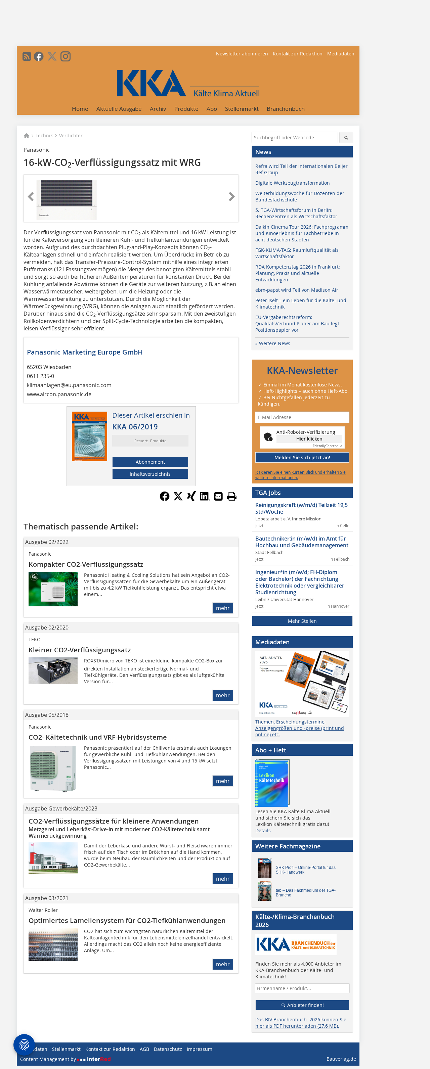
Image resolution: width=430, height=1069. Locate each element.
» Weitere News (272, 343)
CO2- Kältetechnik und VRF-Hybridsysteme (98, 737)
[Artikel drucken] (232, 496)
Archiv (158, 108)
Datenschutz (168, 1049)
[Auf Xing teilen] (191, 499)
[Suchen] (346, 137)
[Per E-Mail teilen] (218, 496)
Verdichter (71, 135)
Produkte (186, 108)
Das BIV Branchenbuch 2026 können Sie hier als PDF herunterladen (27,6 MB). (300, 1022)
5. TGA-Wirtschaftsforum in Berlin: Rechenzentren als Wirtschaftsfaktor (296, 213)
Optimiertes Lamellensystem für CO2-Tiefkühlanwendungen (127, 920)
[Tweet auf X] (178, 499)
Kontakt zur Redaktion (297, 53)
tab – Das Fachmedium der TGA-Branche (306, 892)
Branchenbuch (286, 108)
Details (263, 830)
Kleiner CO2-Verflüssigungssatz (80, 649)
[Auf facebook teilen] (164, 499)
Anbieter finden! (305, 1005)
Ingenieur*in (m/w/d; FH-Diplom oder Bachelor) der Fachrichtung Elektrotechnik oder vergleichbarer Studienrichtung (299, 582)
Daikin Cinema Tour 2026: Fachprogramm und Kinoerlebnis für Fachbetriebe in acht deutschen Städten (301, 233)
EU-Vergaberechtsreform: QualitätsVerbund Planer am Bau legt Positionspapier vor (297, 323)
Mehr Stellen (302, 621)
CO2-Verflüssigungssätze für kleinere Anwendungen (114, 821)
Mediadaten (340, 53)
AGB (144, 1049)
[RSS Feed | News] (27, 56)
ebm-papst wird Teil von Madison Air (296, 290)
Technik (44, 135)
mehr (223, 608)
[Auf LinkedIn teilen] (205, 499)
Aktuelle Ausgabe (119, 108)
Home (80, 108)
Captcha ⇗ (327, 446)
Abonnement (150, 462)
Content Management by (48, 1059)
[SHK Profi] (266, 869)
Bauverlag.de (341, 1059)
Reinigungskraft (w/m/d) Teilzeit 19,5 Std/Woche (301, 508)
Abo (212, 108)
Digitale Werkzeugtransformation (292, 183)
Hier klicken (309, 438)
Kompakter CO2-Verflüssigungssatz (86, 564)
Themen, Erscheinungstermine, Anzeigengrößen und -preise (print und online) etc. (299, 728)
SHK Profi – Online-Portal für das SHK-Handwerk (306, 870)
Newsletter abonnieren (242, 53)
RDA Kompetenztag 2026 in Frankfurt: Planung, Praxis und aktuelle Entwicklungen (297, 273)
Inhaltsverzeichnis (150, 474)
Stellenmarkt (242, 108)
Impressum (199, 1049)
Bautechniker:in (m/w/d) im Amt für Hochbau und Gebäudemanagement (301, 542)
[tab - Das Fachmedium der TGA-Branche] (266, 892)
